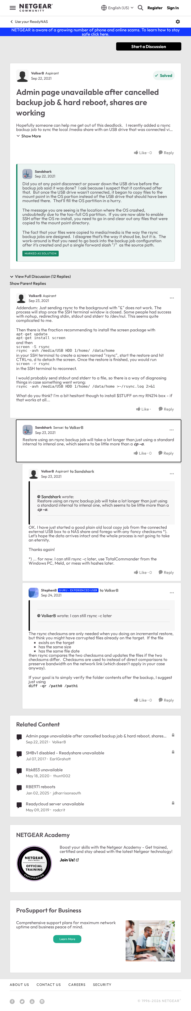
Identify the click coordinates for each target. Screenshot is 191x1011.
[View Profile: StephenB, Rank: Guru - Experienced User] (34, 593)
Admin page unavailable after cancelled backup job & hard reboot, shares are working (94, 736)
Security (102, 984)
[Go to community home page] (36, 8)
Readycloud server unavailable (55, 803)
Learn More (67, 939)
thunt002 (61, 776)
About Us (19, 984)
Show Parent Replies (28, 283)
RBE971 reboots (40, 786)
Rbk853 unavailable (44, 769)
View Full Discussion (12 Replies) (43, 276)
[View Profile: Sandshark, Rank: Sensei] (28, 430)
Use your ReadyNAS (31, 21)
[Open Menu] (177, 21)
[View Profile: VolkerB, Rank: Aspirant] (22, 75)
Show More (31, 136)
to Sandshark (82, 471)
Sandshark (43, 171)
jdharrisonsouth (67, 793)
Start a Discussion (148, 46)
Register (155, 7)
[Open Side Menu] (12, 7)
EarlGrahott (60, 759)
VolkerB (37, 73)
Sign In (173, 7)
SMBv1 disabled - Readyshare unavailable (65, 752)
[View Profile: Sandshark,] (27, 174)
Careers (77, 984)
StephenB (49, 590)
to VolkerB (74, 427)
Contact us (49, 984)
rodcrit (59, 810)
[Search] (140, 8)
